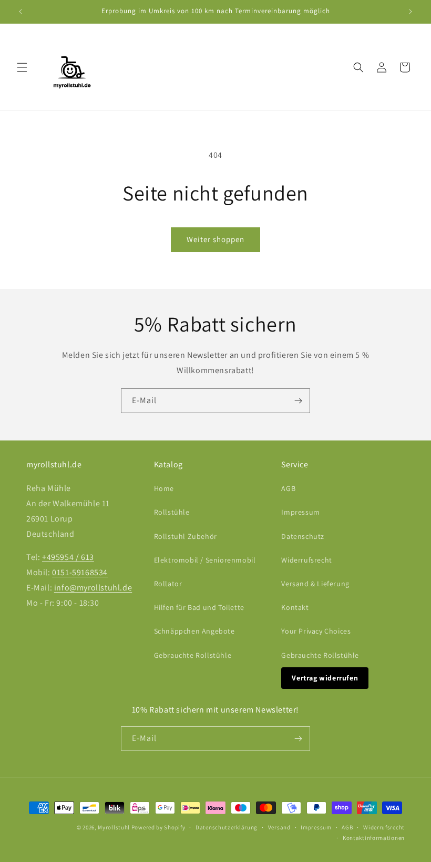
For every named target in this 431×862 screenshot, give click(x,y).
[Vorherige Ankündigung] (20, 11)
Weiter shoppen (215, 239)
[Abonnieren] (298, 400)
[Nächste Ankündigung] (410, 11)
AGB (288, 488)
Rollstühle (172, 512)
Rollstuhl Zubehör (185, 536)
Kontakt (295, 607)
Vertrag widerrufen (325, 678)
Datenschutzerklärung (227, 827)
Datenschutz (302, 536)
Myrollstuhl (114, 827)
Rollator (168, 583)
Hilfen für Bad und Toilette (199, 607)
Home (164, 488)
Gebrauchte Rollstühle (193, 655)
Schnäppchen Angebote (194, 631)
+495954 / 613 (68, 557)
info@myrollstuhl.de (93, 587)
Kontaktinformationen (374, 837)
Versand (279, 827)
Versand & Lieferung (315, 583)
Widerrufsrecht (306, 560)
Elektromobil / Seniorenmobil (205, 560)
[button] (22, 67)
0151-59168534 (80, 572)
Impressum (300, 512)
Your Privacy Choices (316, 631)
